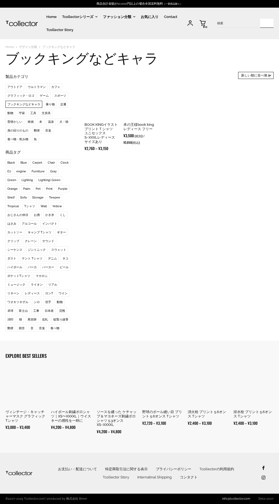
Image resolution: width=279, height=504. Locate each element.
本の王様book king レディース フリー (138, 127)
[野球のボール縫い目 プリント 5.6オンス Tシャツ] (162, 386)
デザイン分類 (28, 47)
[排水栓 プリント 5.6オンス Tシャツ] (253, 386)
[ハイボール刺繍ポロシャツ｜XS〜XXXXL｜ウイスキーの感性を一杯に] (71, 386)
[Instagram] (263, 478)
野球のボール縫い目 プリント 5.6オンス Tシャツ (162, 414)
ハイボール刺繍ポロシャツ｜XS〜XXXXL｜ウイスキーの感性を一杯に (71, 416)
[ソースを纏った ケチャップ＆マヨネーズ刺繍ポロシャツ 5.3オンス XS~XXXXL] (117, 386)
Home (9, 47)
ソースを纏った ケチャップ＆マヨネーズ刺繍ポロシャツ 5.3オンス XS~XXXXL (117, 418)
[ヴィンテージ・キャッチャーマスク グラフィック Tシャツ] (25, 386)
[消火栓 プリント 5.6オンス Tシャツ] (208, 386)
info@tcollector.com (236, 498)
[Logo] (21, 23)
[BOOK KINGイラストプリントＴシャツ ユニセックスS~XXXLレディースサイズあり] (101, 102)
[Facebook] (263, 468)
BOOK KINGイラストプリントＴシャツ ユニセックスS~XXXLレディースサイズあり (101, 133)
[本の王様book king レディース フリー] (140, 102)
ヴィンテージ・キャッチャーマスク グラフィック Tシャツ (25, 416)
